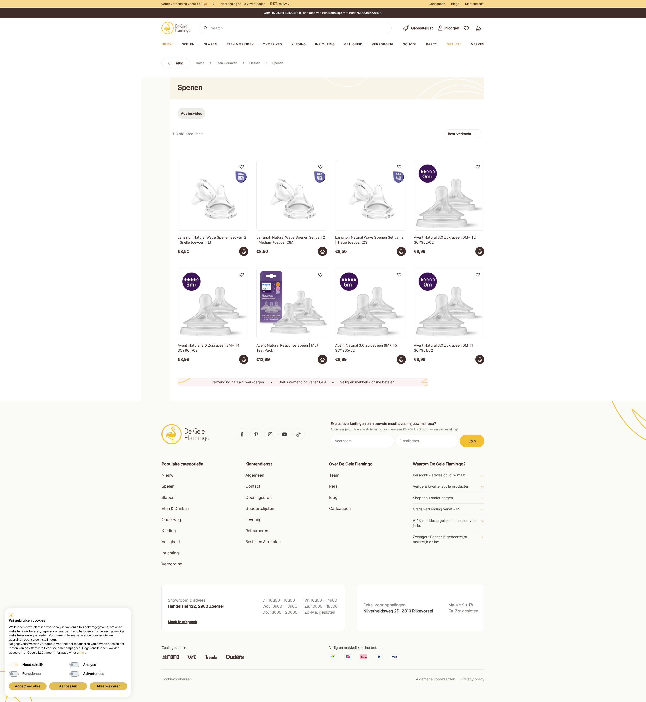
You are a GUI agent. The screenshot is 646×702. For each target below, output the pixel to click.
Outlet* (454, 44)
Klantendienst (474, 4)
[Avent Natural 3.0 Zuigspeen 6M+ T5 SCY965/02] (370, 303)
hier (82, 652)
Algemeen (254, 475)
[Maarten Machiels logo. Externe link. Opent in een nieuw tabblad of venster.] (11, 615)
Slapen (210, 44)
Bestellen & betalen (263, 541)
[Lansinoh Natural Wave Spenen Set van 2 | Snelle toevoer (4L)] (213, 195)
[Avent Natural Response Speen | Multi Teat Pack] (291, 303)
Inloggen (451, 28)
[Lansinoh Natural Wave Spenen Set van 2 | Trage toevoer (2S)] (370, 195)
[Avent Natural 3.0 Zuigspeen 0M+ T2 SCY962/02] (449, 195)
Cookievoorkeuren (177, 679)
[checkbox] (14, 664)
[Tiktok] (298, 434)
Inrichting (325, 44)
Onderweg (272, 44)
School (410, 44)
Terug (178, 63)
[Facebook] (242, 434)
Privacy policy (472, 679)
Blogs (455, 4)
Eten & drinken (240, 44)
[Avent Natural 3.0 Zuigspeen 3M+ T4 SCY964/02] (213, 303)
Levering (253, 519)
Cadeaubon (437, 4)
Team (334, 475)
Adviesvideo (191, 113)
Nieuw (167, 44)
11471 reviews (279, 3)
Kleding (298, 44)
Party (431, 44)
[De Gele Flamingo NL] (176, 28)
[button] (466, 28)
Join (472, 441)
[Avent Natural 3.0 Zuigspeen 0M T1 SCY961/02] (449, 303)
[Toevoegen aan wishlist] (241, 166)
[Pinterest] (256, 434)
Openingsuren (258, 497)
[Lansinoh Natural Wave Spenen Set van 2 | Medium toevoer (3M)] (291, 195)
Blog (333, 497)
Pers (333, 486)
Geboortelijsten (259, 508)
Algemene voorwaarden (435, 679)
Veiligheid (353, 44)
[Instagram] (270, 434)
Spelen (188, 44)
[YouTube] (284, 434)
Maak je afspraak (182, 622)
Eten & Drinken (175, 508)
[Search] (206, 28)
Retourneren (256, 530)
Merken (477, 44)
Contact (252, 486)
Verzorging (383, 44)
